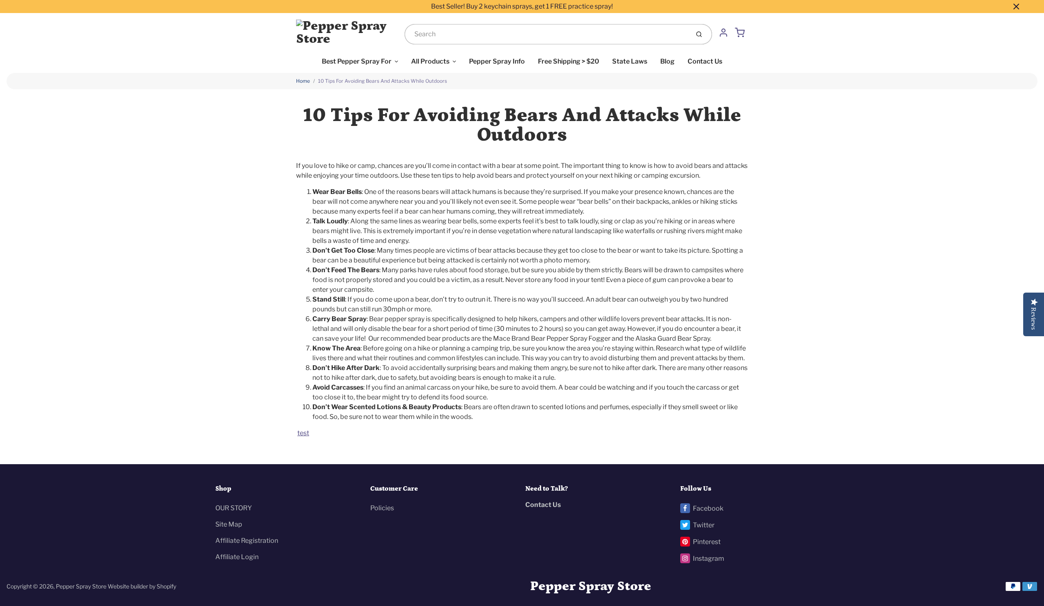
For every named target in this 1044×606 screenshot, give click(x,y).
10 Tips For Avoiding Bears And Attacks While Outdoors (382, 81)
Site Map (228, 524)
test (303, 433)
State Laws (629, 61)
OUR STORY (233, 508)
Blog (667, 61)
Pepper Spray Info (497, 61)
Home (303, 81)
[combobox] (546, 34)
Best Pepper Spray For (357, 61)
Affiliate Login (237, 557)
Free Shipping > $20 (568, 61)
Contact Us (705, 61)
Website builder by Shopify (142, 586)
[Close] (1016, 6)
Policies (382, 508)
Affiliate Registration (246, 540)
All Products (430, 61)
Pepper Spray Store (81, 586)
